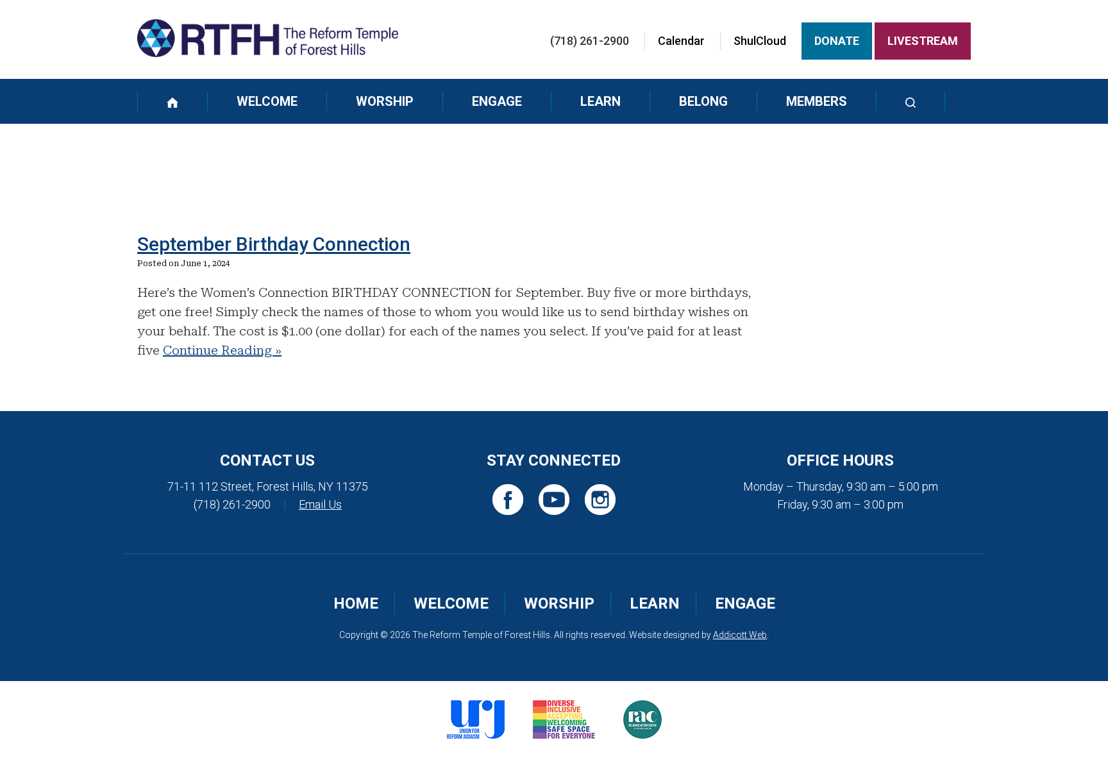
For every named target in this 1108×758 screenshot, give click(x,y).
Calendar (681, 40)
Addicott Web (740, 635)
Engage (497, 101)
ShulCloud (760, 40)
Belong (703, 101)
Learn (600, 101)
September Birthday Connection (273, 244)
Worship (385, 101)
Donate (836, 40)
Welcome (267, 101)
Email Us (320, 504)
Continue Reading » (222, 350)
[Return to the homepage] (267, 38)
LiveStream (922, 40)
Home (355, 603)
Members (816, 101)
